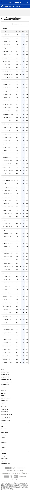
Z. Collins (5, 276)
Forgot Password (5, 463)
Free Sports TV (5, 377)
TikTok (3, 437)
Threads (3, 447)
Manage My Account (6, 456)
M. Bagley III (5, 213)
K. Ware (4, 167)
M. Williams (5, 117)
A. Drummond (6, 197)
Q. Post (4, 269)
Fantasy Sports (5, 374)
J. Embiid (5, 41)
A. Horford (5, 173)
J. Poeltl (4, 111)
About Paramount (5, 398)
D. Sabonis (5, 54)
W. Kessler (5, 84)
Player (4, 31)
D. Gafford (5, 183)
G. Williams (5, 233)
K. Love (4, 326)
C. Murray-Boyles (6, 187)
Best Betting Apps (6, 379)
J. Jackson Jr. (5, 77)
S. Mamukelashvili (6, 180)
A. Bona (4, 299)
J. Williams (5, 190)
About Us (3, 393)
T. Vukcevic (5, 256)
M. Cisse (4, 336)
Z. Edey (4, 134)
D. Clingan (5, 121)
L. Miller (4, 352)
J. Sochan (5, 303)
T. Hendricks (5, 253)
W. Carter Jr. (5, 124)
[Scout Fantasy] (22, 476)
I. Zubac (4, 61)
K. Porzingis (5, 81)
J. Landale (5, 240)
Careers (3, 395)
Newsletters (4, 458)
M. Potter (5, 246)
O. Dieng (5, 316)
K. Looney (5, 210)
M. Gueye (5, 309)
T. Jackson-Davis (6, 329)
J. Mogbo (5, 342)
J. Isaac (4, 349)
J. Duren (4, 64)
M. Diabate (5, 203)
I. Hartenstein (6, 114)
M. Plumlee (5, 319)
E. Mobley (5, 58)
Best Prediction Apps (6, 382)
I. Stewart (5, 226)
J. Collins (5, 87)
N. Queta (5, 150)
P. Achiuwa (5, 193)
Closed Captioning (6, 418)
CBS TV (3, 403)
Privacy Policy (4, 411)
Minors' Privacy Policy (6, 414)
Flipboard (3, 450)
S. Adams (5, 260)
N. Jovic (4, 286)
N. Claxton (5, 94)
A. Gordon (5, 104)
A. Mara (4, 177)
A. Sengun (5, 48)
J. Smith (4, 140)
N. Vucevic (5, 144)
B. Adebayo (5, 51)
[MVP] (16, 476)
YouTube (3, 435)
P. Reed (4, 220)
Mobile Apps (4, 387)
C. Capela (5, 339)
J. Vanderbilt (5, 243)
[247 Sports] (5, 473)
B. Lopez (4, 147)
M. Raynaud (5, 137)
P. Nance (4, 356)
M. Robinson (5, 160)
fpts (23, 31)
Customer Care (5, 429)
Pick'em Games (5, 372)
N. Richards (5, 306)
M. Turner (5, 130)
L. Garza (4, 346)
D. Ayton (4, 164)
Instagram (3, 440)
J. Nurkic (4, 107)
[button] (2, 2)
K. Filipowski (5, 170)
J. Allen (4, 68)
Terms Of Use (4, 409)
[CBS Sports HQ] (21, 468)
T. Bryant (4, 332)
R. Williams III (6, 207)
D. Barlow (5, 289)
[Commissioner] (8, 476)
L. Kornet (5, 223)
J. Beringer (5, 313)
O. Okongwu (5, 91)
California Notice (5, 420)
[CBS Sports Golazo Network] (15, 470)
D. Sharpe (5, 157)
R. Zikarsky (5, 279)
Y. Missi (4, 154)
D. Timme (5, 359)
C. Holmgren (5, 74)
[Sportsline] (16, 473)
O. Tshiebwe (5, 283)
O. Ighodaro (5, 230)
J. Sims (4, 322)
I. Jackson (5, 273)
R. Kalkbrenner (6, 266)
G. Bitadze (5, 217)
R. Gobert (5, 71)
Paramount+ (4, 400)
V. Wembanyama (6, 38)
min (26, 31)
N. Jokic (4, 34)
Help (2, 426)
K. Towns (4, 44)
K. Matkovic (5, 236)
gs (19, 31)
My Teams (3, 461)
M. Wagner (5, 200)
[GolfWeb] (15, 479)
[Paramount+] (25, 473)
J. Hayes (4, 293)
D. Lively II (5, 127)
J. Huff (4, 250)
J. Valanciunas (6, 263)
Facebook (3, 442)
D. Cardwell (5, 296)
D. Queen (5, 97)
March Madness (5, 384)
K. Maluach (5, 362)
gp (16, 31)
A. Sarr (4, 101)
